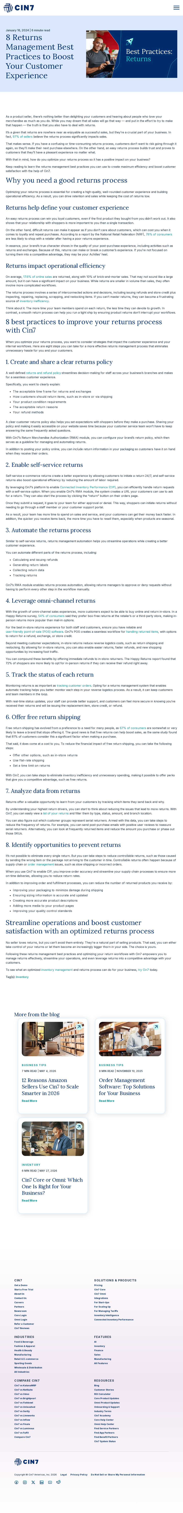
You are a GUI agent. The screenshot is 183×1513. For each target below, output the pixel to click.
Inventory (22, 977)
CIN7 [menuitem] (18, 1280)
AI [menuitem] (95, 1341)
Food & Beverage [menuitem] (23, 1341)
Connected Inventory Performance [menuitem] (113, 1319)
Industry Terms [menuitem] (102, 1411)
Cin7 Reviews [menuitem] (21, 1328)
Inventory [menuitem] (99, 1346)
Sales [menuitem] (97, 1354)
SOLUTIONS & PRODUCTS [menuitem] (115, 1280)
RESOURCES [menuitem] (104, 1380)
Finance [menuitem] (98, 1350)
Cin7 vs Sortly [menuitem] (22, 1411)
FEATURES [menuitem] (103, 1337)
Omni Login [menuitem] (20, 1319)
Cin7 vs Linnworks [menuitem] (24, 1415)
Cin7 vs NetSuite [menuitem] (23, 1389)
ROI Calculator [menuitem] (102, 1394)
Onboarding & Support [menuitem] (106, 1407)
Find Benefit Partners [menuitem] (106, 1437)
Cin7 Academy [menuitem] (102, 1415)
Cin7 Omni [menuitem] (100, 1293)
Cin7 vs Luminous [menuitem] (24, 1428)
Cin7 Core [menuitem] (99, 1289)
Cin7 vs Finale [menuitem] (22, 1424)
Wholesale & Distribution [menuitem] (28, 1367)
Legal (63, 1474)
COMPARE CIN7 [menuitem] (27, 1380)
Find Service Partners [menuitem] (106, 1428)
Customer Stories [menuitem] (104, 1389)
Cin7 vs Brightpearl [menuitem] (25, 1398)
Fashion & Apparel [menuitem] (24, 1346)
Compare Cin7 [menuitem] (22, 1437)
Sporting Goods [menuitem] (23, 1363)
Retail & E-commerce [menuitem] (26, 1359)
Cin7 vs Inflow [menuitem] (22, 1419)
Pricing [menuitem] (98, 1285)
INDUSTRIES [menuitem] (24, 1337)
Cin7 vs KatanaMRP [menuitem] (25, 1385)
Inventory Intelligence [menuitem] (106, 1315)
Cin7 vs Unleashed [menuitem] (24, 1407)
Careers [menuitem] (19, 1302)
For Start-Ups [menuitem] (101, 1302)
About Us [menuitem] (19, 1293)
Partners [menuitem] (19, 1306)
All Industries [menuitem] (21, 1372)
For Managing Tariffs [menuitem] (106, 1311)
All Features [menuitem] (101, 1363)
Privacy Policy (78, 1474)
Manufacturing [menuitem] (22, 1354)
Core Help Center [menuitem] (104, 1419)
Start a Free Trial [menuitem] (23, 1289)
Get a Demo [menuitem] (20, 1285)
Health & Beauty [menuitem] (23, 1350)
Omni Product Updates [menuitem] (107, 1402)
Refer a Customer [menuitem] (24, 1324)
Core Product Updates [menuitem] (106, 1398)
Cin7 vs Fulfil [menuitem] (21, 1432)
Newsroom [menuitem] (20, 1311)
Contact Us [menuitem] (20, 1298)
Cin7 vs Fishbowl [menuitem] (23, 1402)
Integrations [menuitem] (101, 1298)
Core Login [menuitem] (20, 1315)
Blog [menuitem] (96, 1385)
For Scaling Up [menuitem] (102, 1306)
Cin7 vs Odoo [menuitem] (21, 1394)
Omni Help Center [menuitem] (104, 1424)
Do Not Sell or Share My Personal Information (118, 1474)
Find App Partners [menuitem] (104, 1432)
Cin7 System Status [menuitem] (105, 1441)
